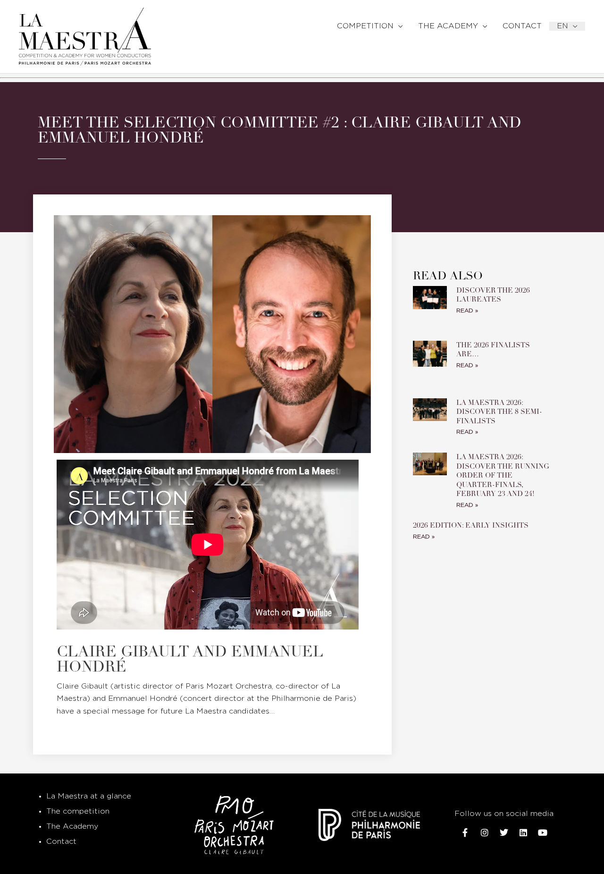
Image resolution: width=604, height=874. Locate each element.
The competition (77, 811)
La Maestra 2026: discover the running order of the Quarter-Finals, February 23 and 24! (502, 475)
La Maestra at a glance (88, 796)
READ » (467, 310)
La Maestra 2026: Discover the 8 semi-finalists (499, 411)
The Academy (72, 826)
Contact (61, 841)
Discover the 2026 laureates (493, 295)
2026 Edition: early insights (471, 525)
